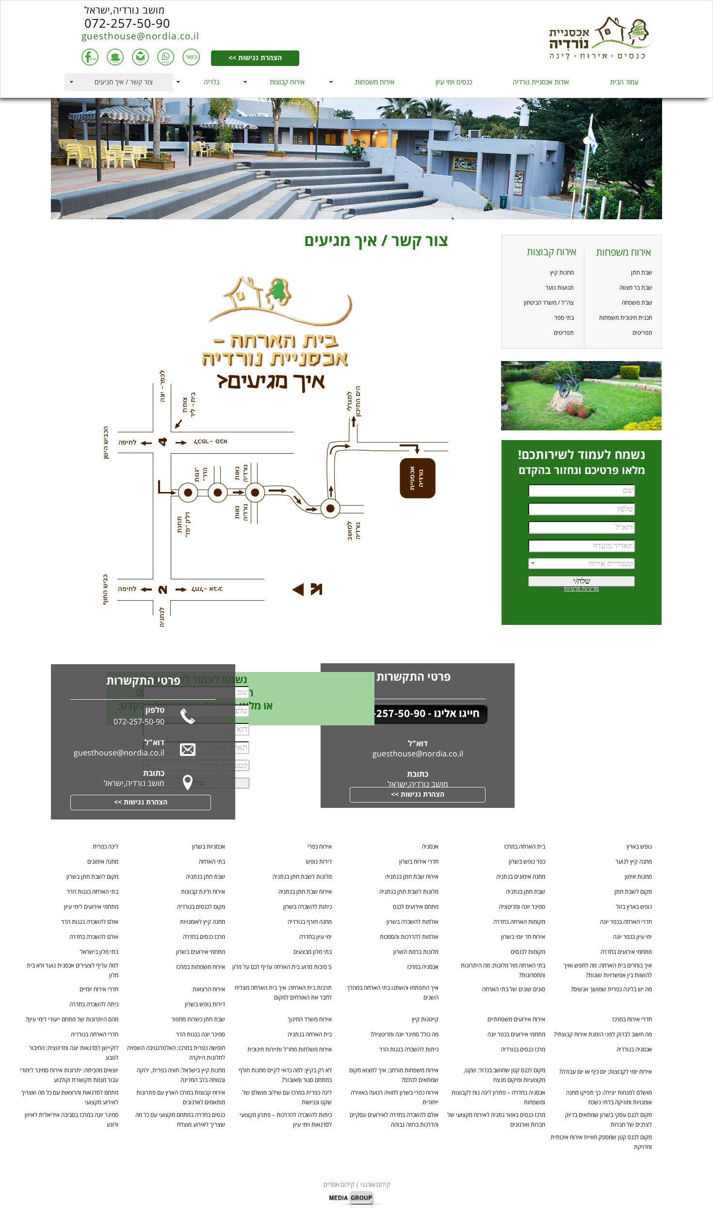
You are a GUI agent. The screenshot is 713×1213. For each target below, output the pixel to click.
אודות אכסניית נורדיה (541, 82)
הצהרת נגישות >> (255, 58)
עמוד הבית (624, 82)
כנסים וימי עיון (454, 82)
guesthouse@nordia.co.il (140, 36)
